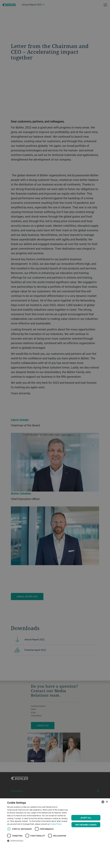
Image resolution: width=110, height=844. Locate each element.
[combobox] (102, 801)
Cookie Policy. (56, 824)
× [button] (107, 802)
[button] (37, 840)
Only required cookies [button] (85, 825)
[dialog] (55, 821)
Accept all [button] (86, 818)
